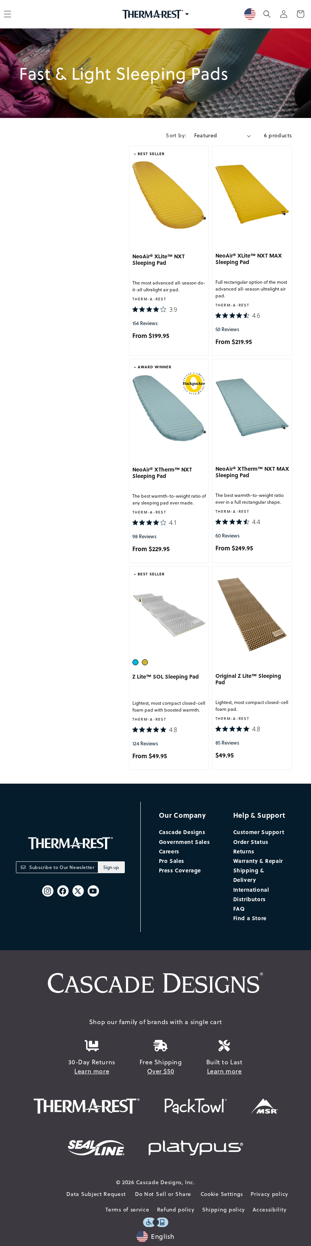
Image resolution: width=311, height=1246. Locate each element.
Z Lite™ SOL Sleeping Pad (165, 676)
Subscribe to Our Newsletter (61, 867)
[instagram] (47, 891)
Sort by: (176, 135)
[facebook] (63, 891)
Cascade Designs (182, 832)
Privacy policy (269, 1194)
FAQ (239, 908)
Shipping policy (223, 1209)
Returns (243, 851)
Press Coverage (180, 870)
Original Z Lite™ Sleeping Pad (248, 679)
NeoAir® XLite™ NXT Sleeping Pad (158, 260)
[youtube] (93, 891)
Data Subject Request (96, 1194)
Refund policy (176, 1209)
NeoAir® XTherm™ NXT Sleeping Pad (162, 473)
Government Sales (184, 841)
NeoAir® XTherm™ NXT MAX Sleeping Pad (252, 472)
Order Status (251, 841)
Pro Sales (171, 860)
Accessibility (269, 1209)
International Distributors (251, 894)
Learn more (91, 1071)
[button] (267, 14)
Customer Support (258, 832)
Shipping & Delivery (248, 874)
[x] (78, 891)
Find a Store (250, 918)
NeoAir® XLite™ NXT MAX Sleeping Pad (248, 259)
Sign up (111, 867)
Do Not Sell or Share (163, 1194)
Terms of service (127, 1209)
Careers (169, 851)
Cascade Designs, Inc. (165, 1182)
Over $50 (160, 1071)
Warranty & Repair (258, 860)
